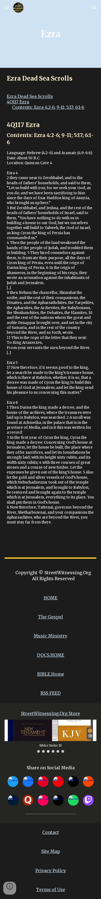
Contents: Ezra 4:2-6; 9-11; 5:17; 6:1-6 (48, 107)
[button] (6, 7)
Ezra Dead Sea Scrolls (30, 96)
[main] (50, 34)
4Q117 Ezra (18, 101)
